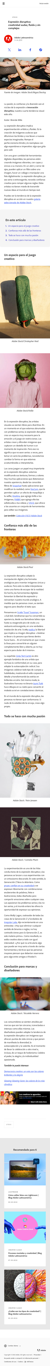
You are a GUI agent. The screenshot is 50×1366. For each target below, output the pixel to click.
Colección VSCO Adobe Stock (29, 515)
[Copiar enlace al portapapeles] (40, 50)
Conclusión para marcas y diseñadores (26, 240)
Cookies (20, 1362)
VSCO (31, 503)
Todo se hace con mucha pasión (23, 235)
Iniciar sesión (43, 3)
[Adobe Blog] (10, 3)
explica (31, 629)
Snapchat (17, 485)
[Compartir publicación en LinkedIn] (19, 50)
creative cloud (15, 1250)
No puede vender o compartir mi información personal (21, 1358)
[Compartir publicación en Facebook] (30, 50)
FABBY (17, 499)
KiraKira (16, 496)
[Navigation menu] (3, 3)
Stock (14, 17)
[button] (25, 1346)
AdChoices (30, 1362)
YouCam (34, 489)
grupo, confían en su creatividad (19, 885)
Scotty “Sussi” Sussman (28, 612)
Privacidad (37, 1355)
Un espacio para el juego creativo (23, 226)
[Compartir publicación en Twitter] (9, 50)
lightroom (13, 1192)
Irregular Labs (10, 922)
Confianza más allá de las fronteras (24, 230)
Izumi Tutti (38, 683)
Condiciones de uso (10, 1362)
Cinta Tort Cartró (23, 656)
